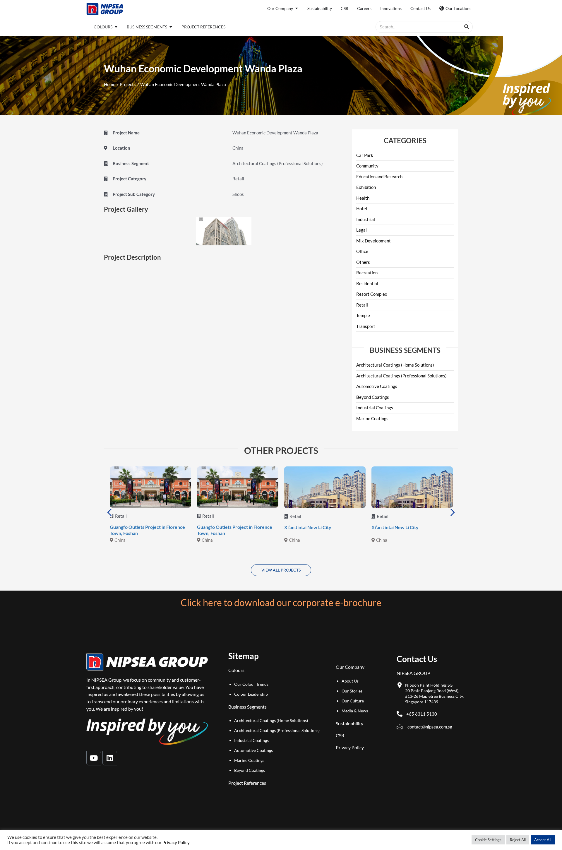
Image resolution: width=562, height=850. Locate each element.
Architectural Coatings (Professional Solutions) (401, 375)
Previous (109, 512)
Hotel (361, 208)
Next (452, 512)
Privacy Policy (350, 747)
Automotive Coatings (376, 386)
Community (367, 165)
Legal (361, 229)
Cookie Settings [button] (488, 839)
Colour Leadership (251, 694)
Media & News (355, 710)
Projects (128, 84)
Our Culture (353, 700)
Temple (363, 315)
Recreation (367, 272)
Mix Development (373, 240)
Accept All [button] (542, 839)
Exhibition (366, 187)
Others (363, 262)
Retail (362, 304)
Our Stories (352, 690)
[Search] (466, 27)
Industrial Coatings (374, 407)
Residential (367, 283)
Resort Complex (371, 294)
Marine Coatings (372, 418)
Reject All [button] (518, 839)
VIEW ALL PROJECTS (281, 569)
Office (362, 251)
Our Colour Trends (251, 684)
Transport (365, 326)
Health (362, 198)
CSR (340, 735)
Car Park (364, 155)
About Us (350, 680)
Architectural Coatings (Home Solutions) (395, 364)
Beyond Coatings (372, 397)
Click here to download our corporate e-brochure (281, 602)
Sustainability (349, 723)
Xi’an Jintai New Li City (307, 527)
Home (109, 84)
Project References (247, 783)
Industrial (365, 219)
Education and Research (379, 176)
